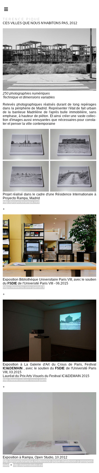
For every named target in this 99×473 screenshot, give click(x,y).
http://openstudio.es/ (28, 465)
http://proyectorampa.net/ (21, 202)
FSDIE (12, 283)
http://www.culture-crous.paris (24, 380)
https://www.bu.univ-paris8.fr (24, 287)
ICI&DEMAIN (13, 368)
